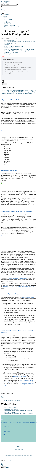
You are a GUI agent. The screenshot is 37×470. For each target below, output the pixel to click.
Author (11, 461)
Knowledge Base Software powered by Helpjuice (18, 455)
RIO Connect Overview (10, 407)
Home (5, 17)
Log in (6, 11)
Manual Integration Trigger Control (15, 69)
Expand (8, 467)
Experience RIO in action (11, 52)
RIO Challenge (31, 41)
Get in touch (6, 431)
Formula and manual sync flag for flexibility (18, 67)
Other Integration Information (12, 27)
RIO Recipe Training (10, 43)
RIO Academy (23, 41)
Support (6, 21)
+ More (3, 56)
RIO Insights (19, 49)
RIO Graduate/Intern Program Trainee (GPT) (16, 51)
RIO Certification (9, 40)
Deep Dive (7, 22)
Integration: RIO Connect (11, 409)
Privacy (18, 446)
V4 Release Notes (19, 46)
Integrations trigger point (12, 65)
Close (3, 467)
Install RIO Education (10, 49)
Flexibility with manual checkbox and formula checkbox (18, 72)
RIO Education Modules (10, 24)
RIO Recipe (27, 49)
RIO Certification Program (11, 41)
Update (5, 83)
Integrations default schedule (13, 62)
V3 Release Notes (9, 46)
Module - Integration (9, 25)
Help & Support (8, 19)
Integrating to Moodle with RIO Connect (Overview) (18, 413)
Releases (6, 44)
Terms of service (18, 449)
